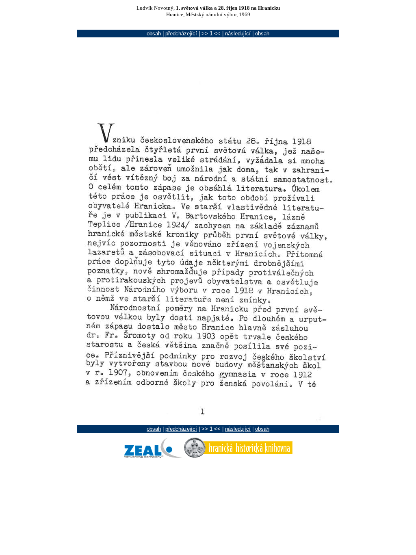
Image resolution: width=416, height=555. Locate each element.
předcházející (181, 33)
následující (238, 33)
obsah (154, 33)
